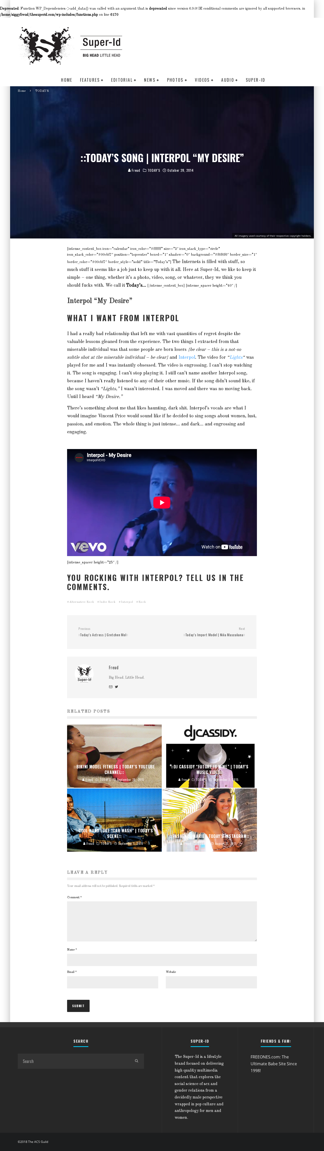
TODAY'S (154, 170)
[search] (136, 1061)
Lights (235, 357)
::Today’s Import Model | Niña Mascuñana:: (214, 632)
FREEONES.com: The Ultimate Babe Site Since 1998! (274, 1063)
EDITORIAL (122, 80)
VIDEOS (202, 80)
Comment (74, 897)
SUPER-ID (256, 80)
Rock (142, 602)
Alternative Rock (81, 602)
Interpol (186, 357)
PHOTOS (175, 80)
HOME (66, 80)
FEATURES (90, 80)
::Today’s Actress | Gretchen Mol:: (103, 632)
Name (72, 949)
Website (171, 972)
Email (72, 972)
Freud (135, 170)
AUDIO (227, 80)
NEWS (149, 80)
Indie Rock (107, 602)
